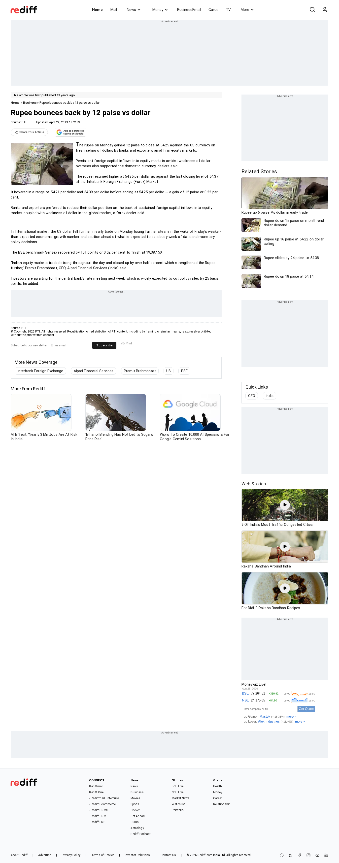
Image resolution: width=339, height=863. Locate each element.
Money (157, 9)
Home (97, 9)
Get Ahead (138, 816)
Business (29, 102)
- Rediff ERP (97, 822)
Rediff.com (205, 855)
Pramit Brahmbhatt (140, 371)
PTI (24, 122)
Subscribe (104, 345)
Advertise (44, 855)
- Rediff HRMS (98, 810)
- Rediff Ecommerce (102, 804)
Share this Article (31, 132)
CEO (251, 396)
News (131, 9)
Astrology (137, 828)
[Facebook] (300, 855)
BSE (184, 371)
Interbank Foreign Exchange (40, 371)
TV (228, 9)
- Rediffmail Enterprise (104, 798)
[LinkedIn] (326, 855)
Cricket (135, 810)
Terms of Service (102, 855)
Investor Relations (137, 855)
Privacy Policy (71, 855)
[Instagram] (308, 855)
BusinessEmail (189, 9)
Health (217, 786)
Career (217, 798)
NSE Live (177, 792)
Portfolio (177, 810)
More (245, 9)
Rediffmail (96, 786)
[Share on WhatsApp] (282, 855)
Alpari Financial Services (94, 371)
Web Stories (253, 483)
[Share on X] (291, 855)
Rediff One (96, 792)
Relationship (221, 804)
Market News (180, 798)
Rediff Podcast (141, 834)
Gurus (213, 9)
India (269, 396)
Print (129, 343)
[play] (285, 505)
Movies (135, 798)
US (168, 371)
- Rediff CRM (97, 816)
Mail (113, 9)
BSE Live (177, 786)
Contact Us (168, 855)
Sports (135, 804)
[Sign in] (324, 10)
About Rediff (19, 855)
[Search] (312, 10)
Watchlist (178, 804)
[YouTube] (317, 855)
